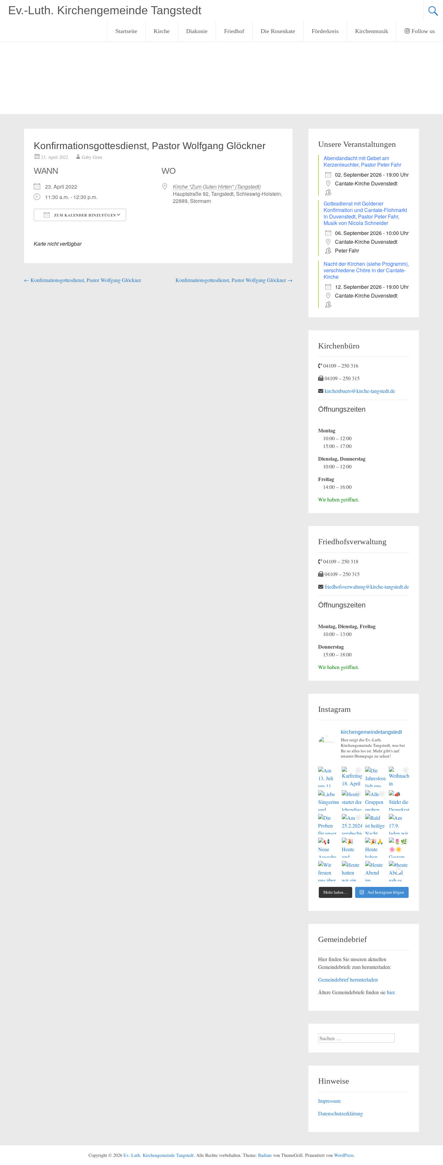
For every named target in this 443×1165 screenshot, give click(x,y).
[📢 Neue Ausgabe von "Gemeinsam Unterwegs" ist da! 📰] (328, 848)
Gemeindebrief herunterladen (348, 979)
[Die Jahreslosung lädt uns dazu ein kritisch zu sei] (375, 777)
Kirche (162, 31)
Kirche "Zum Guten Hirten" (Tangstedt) (217, 186)
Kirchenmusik (371, 31)
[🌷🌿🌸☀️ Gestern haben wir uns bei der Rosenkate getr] (399, 848)
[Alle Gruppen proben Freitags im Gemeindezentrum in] (375, 800)
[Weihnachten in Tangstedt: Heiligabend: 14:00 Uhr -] (399, 777)
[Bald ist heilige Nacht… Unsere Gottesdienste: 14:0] (375, 824)
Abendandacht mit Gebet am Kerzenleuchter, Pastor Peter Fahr (362, 161)
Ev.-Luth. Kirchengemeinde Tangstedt (104, 10)
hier (390, 992)
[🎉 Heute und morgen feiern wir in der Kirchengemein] (352, 848)
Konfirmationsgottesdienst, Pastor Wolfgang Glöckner (82, 280)
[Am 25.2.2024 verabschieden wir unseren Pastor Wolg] (352, 824)
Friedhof (234, 31)
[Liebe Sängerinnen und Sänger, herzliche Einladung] (328, 800)
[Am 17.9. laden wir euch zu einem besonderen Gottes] (399, 824)
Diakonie (197, 31)
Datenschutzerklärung (340, 1113)
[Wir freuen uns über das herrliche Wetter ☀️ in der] (328, 871)
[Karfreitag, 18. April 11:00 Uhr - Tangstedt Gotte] (352, 777)
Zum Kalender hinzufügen (84, 215)
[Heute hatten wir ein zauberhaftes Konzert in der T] (352, 871)
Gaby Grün (92, 157)
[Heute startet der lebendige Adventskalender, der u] (352, 800)
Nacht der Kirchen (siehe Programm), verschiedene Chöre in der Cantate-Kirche (366, 270)
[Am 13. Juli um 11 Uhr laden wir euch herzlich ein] (328, 777)
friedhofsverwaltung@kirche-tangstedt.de (367, 586)
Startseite (126, 31)
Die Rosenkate (278, 31)
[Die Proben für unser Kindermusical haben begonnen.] (328, 824)
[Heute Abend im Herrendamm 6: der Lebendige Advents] (375, 871)
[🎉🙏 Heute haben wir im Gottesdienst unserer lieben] (375, 848)
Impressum (329, 1100)
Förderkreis (325, 31)
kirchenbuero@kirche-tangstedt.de (360, 390)
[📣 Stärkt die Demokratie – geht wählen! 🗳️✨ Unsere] (399, 800)
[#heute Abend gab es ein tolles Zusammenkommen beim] (399, 871)
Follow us (422, 31)
